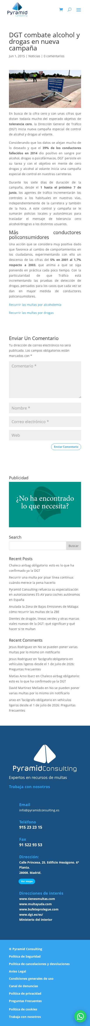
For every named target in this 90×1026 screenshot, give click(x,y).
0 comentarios (54, 56)
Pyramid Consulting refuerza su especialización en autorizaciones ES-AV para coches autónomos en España (44, 594)
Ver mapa (27, 881)
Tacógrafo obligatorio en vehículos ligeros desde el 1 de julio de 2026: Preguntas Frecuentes (41, 664)
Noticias (34, 56)
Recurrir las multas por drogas (31, 313)
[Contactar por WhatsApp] (80, 1016)
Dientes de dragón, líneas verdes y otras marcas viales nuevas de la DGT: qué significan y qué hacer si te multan (44, 623)
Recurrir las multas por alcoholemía (35, 305)
